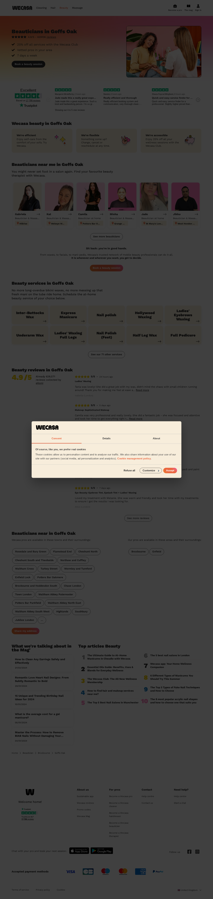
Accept (170, 470)
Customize (149, 470)
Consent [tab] (57, 438)
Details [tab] (107, 438)
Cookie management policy (134, 458)
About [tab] (156, 438)
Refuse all (129, 470)
